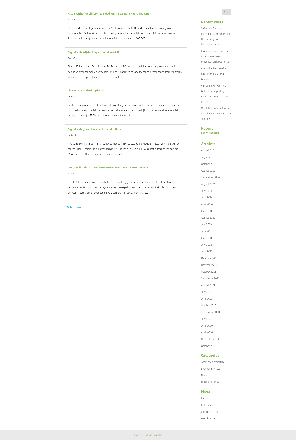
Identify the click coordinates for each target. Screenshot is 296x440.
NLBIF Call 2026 (210, 382)
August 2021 (208, 285)
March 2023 (207, 238)
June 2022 (207, 251)
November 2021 (210, 265)
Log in (204, 398)
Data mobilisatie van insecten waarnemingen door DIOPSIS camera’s (108, 167)
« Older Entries (73, 207)
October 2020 (208, 305)
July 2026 (206, 157)
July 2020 (206, 319)
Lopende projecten (211, 369)
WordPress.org (209, 418)
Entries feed (207, 405)
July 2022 (206, 245)
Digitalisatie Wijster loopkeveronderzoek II (93, 52)
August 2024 (208, 184)
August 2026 (208, 150)
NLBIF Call (140, 7)
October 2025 (208, 164)
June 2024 (207, 197)
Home (124, 7)
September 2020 (210, 312)
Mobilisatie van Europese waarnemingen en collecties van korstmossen (215, 56)
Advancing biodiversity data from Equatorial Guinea (213, 73)
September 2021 (210, 278)
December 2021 (209, 258)
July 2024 (206, 191)
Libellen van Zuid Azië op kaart (86, 90)
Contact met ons (221, 7)
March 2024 (208, 211)
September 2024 (210, 177)
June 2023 (207, 231)
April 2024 (207, 204)
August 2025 (208, 170)
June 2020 (207, 326)
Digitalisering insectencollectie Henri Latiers (94, 129)
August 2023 (208, 218)
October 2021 (208, 272)
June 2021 (206, 299)
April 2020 (207, 332)
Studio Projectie (154, 435)
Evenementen (195, 7)
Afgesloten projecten (212, 362)
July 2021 (206, 292)
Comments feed (210, 412)
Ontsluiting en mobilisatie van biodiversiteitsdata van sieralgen (216, 113)
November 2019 (210, 339)
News (204, 375)
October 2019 (208, 346)
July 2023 (206, 224)
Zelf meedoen (175, 7)
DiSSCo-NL (158, 7)
